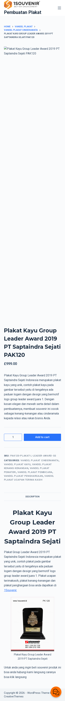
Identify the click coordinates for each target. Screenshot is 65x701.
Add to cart (42, 437)
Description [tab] (32, 496)
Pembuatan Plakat (22, 12)
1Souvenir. (10, 590)
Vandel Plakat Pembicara (35, 472)
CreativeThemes (13, 696)
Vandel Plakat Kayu (17, 464)
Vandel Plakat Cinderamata (39, 460)
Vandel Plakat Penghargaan (23, 476)
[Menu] (59, 8)
